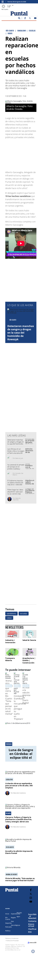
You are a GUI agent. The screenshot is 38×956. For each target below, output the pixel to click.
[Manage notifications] (33, 951)
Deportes (8, 923)
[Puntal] (11, 891)
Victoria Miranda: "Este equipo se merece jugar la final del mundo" (20, 879)
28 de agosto (27, 686)
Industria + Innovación (10, 641)
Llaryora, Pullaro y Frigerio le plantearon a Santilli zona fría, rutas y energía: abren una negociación (18, 820)
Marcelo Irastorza (17, 499)
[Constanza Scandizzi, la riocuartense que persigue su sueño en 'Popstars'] (16, 693)
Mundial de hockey (11, 874)
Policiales (8, 927)
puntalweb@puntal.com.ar (12, 950)
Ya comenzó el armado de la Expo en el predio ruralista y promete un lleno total (15, 468)
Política (7, 931)
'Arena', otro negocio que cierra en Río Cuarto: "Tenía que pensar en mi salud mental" (9, 697)
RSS (30, 932)
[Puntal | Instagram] (30, 898)
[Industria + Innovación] (12, 634)
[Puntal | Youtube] (35, 18)
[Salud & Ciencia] (29, 634)
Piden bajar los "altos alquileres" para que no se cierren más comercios (15, 492)
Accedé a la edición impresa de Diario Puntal (26, 695)
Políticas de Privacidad (12, 940)
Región (13, 918)
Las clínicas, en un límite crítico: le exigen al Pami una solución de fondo (15, 452)
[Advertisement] (22, 154)
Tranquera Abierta (10, 659)
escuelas (23, 613)
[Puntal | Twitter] (30, 18)
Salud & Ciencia (29, 640)
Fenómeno (9, 744)
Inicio (7, 914)
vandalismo (11, 613)
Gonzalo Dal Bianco (18, 474)
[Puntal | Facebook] (25, 18)
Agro (18, 916)
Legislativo (9, 779)
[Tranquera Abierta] (12, 652)
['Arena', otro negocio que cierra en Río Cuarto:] (8, 678)
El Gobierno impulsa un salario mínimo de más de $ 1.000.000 (15, 482)
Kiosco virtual (31, 925)
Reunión (8, 813)
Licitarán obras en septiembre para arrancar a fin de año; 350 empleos (19, 785)
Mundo (19, 913)
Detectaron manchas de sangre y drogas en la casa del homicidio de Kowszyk (20, 332)
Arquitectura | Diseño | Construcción (28, 660)
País (12, 921)
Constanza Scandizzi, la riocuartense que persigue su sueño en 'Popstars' (20, 707)
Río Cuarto (7, 918)
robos (9, 618)
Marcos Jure (19, 458)
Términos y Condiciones (11, 938)
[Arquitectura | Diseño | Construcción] (29, 652)
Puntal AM (17, 686)
